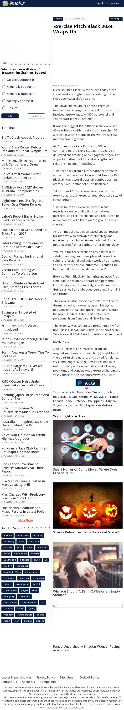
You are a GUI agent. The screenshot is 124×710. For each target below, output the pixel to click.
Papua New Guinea (99, 405)
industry (8, 584)
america (40, 614)
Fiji (81, 405)
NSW (19, 547)
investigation (22, 584)
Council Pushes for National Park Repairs (22, 258)
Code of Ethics (89, 677)
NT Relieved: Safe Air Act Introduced (19, 328)
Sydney (31, 608)
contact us (52, 707)
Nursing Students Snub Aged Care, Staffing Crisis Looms (22, 285)
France (113, 397)
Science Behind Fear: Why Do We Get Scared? (86, 532)
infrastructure (32, 572)
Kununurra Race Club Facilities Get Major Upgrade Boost (24, 450)
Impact (7, 620)
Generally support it (21, 87)
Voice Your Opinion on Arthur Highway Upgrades (23, 437)
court (16, 620)
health (7, 553)
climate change (24, 614)
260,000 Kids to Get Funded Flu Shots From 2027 (24, 232)
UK (46, 559)
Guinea (111, 401)
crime (35, 590)
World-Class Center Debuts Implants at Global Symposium (24, 149)
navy (69, 401)
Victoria (29, 547)
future (20, 608)
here (112, 375)
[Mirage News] (13, 3)
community (9, 541)
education (24, 578)
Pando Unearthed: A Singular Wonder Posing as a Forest (86, 648)
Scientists (8, 608)
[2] (3, 700)
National (58, 18)
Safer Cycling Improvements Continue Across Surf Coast (22, 245)
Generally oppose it (21, 94)
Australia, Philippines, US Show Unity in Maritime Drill (24, 423)
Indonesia (60, 397)
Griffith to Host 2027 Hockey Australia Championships (22, 189)
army (73, 405)
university (38, 535)
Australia (68, 392)
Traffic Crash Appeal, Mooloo (22, 137)
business (24, 559)
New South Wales (12, 572)
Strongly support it (20, 79)
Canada (58, 401)
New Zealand (94, 392)
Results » (36, 115)
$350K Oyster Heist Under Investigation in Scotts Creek (22, 383)
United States (10, 590)
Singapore (60, 405)
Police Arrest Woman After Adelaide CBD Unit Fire (21, 176)
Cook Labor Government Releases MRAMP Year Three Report (22, 468)
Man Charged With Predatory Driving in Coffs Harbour (23, 496)
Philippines (96, 401)
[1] (120, 697)
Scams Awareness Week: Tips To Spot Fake (25, 354)
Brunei (57, 410)
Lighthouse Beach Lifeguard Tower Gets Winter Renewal (22, 203)
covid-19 (8, 565)
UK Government (29, 602)
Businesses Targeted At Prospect (18, 314)
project (24, 590)
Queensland (10, 559)
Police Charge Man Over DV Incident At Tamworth (21, 368)
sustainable (24, 596)
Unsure (12, 108)
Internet (27, 620)
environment (20, 553)
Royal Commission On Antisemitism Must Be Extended (25, 410)
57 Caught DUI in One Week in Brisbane (23, 301)
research (8, 547)
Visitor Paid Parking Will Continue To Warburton (19, 272)
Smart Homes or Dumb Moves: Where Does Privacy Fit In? (85, 471)
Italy (80, 392)
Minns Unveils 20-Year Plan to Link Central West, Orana (23, 162)
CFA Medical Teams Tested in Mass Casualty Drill (23, 483)
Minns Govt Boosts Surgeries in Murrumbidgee (24, 341)
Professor (42, 547)
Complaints (48, 682)
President (8, 614)
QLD (43, 602)
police (21, 541)
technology (38, 578)
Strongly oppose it (20, 101)
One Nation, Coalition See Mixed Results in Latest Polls (22, 510)
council (37, 559)
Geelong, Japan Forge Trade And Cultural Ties (25, 397)
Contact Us (9, 682)
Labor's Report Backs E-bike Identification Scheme (22, 218)
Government (23, 535)
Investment (9, 578)
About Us (28, 682)
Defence (80, 401)
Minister (35, 553)
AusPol (36, 584)
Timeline (8, 128)
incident (40, 620)
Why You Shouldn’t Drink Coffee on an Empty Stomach (86, 593)
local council (22, 565)
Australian (34, 541)
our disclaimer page (74, 707)
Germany (85, 397)
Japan (73, 397)
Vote (10, 115)
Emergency (9, 596)
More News (25, 520)
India (109, 392)
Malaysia (100, 397)
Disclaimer (67, 677)
